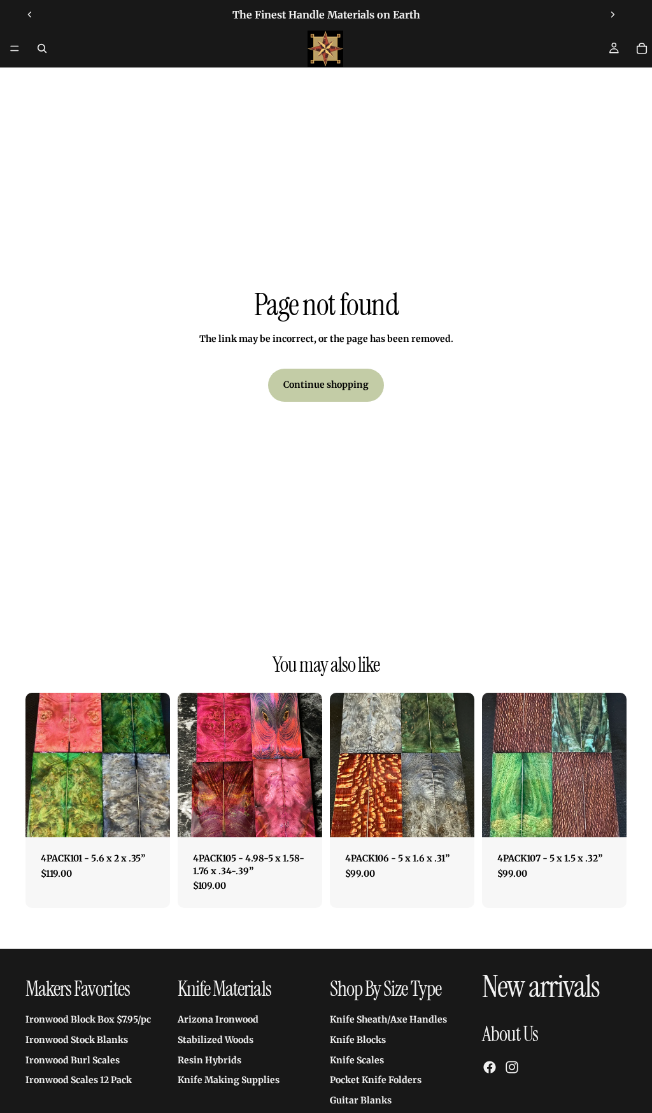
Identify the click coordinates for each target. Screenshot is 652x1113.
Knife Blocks (358, 1040)
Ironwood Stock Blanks (76, 1040)
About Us (510, 1034)
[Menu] (14, 48)
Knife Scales (357, 1059)
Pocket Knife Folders (376, 1080)
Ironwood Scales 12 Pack (78, 1080)
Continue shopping (326, 384)
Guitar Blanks (361, 1100)
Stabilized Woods (215, 1040)
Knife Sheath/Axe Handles (388, 1019)
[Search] (42, 48)
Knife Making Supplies (229, 1080)
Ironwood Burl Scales (72, 1059)
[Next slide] (613, 15)
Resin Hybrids (209, 1059)
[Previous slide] (30, 15)
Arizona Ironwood (218, 1019)
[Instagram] (512, 1067)
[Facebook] (489, 1067)
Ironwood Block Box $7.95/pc (88, 1019)
